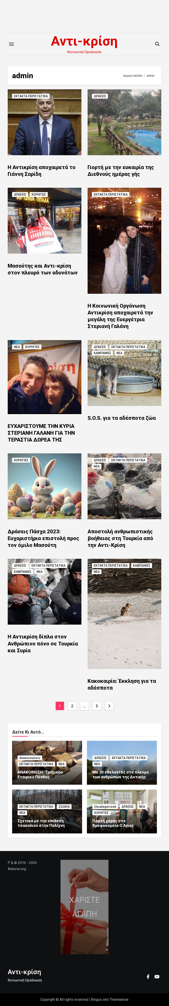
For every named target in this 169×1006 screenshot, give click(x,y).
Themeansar (119, 999)
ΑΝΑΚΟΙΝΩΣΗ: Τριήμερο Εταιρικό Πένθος (40, 774)
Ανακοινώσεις (29, 758)
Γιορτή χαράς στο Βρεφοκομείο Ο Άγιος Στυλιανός (113, 826)
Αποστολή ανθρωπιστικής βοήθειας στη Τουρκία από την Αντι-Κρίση (120, 538)
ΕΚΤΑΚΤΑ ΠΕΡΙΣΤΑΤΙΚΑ (31, 96)
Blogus (96, 999)
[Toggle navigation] (11, 44)
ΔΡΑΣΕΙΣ (100, 96)
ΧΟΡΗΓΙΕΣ (38, 194)
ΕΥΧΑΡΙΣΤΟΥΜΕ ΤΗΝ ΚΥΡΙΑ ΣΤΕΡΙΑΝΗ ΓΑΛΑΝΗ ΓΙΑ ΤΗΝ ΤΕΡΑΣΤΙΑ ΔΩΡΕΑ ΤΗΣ (41, 433)
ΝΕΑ (17, 347)
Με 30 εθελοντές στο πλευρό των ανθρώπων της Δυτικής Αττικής (120, 777)
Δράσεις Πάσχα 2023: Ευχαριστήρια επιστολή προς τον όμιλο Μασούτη (43, 538)
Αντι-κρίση (84, 41)
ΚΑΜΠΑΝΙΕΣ (102, 353)
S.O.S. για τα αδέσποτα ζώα (122, 418)
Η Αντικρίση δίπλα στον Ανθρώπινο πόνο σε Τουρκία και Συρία (43, 643)
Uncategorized (105, 806)
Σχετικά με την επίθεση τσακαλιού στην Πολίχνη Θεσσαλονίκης (41, 826)
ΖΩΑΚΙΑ (64, 806)
